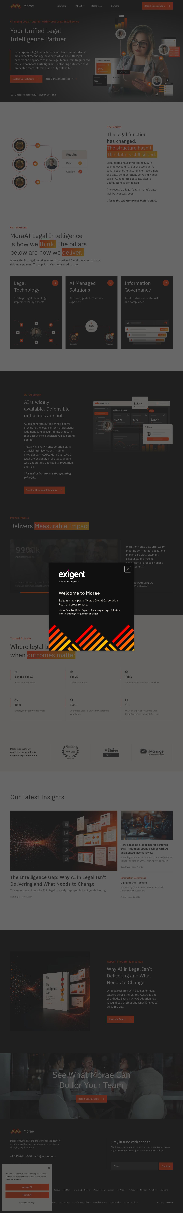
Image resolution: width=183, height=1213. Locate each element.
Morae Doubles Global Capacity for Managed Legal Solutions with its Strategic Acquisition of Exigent (89, 612)
